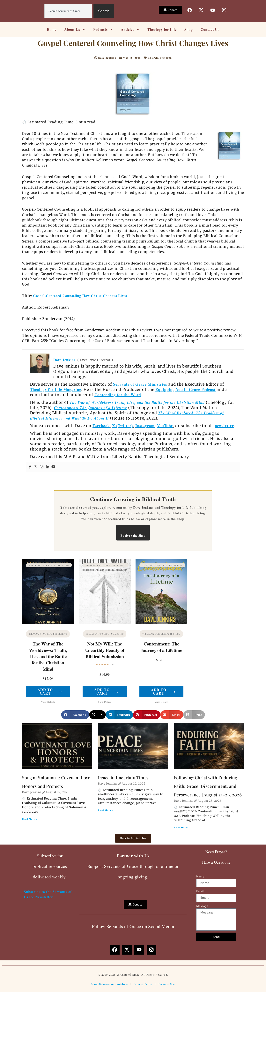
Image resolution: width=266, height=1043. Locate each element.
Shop (188, 29)
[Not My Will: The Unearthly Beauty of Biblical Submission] (104, 591)
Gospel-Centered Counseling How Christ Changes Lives (80, 295)
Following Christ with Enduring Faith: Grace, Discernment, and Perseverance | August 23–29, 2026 (208, 786)
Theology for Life (162, 29)
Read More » (29, 819)
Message (202, 906)
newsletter (224, 425)
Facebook (101, 425)
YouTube (165, 425)
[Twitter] (36, 467)
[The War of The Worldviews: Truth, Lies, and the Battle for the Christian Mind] (48, 591)
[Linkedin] (47, 467)
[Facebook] (30, 467)
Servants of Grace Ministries (140, 384)
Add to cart (50, 691)
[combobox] (68, 11)
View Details (48, 702)
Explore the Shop (133, 535)
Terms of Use (166, 984)
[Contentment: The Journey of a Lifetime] (161, 591)
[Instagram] (42, 467)
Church (153, 58)
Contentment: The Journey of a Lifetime (90, 407)
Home (51, 29)
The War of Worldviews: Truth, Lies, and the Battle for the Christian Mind (137, 402)
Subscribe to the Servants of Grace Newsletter (48, 894)
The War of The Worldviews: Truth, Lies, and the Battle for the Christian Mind (48, 656)
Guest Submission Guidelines (109, 984)
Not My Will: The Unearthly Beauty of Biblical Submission (104, 649)
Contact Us (210, 29)
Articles (127, 29)
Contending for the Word (117, 395)
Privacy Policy (143, 984)
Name (200, 876)
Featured (166, 58)
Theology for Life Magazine (55, 389)
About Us (72, 29)
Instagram (145, 425)
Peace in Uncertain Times (123, 777)
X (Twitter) (122, 425)
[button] (75, 714)
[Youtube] (53, 467)
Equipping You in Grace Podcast (185, 389)
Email (200, 891)
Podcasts (100, 29)
